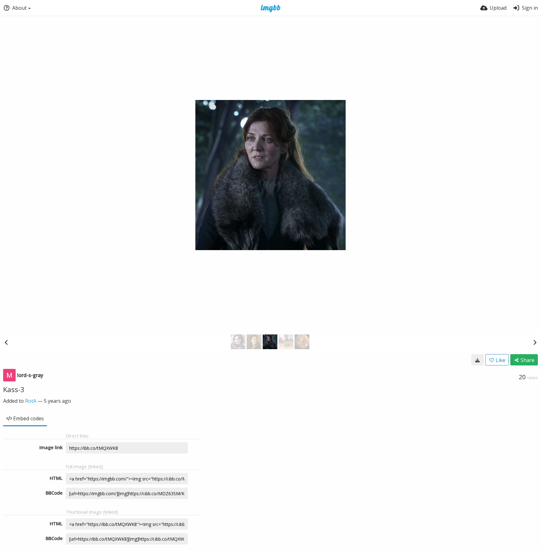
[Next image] (534, 342)
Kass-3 (13, 389)
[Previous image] (6, 342)
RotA (30, 400)
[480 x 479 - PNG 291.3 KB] (477, 359)
